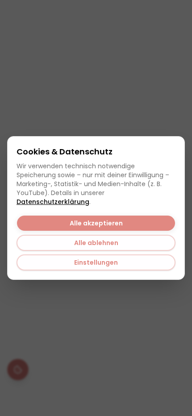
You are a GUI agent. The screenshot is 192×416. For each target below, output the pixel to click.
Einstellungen (96, 262)
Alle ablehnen (96, 242)
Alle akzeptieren (96, 223)
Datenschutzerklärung (53, 201)
